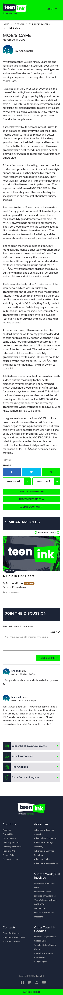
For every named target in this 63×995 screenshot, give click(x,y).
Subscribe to (29, 746)
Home (6, 24)
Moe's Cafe (14, 27)
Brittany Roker (14, 583)
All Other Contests (11, 941)
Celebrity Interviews (12, 846)
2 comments (12, 592)
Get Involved (40, 908)
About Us (7, 830)
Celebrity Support (11, 842)
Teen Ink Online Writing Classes (45, 947)
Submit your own (31, 507)
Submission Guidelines (45, 895)
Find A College (20, 767)
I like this (17, 481)
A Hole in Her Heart (18, 576)
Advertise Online (42, 859)
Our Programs (9, 838)
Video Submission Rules (45, 900)
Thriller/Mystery (39, 24)
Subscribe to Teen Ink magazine (44, 914)
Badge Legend (40, 961)
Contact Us (8, 834)
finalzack (16, 696)
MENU (51, 9)
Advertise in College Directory (43, 844)
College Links (40, 940)
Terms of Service (10, 859)
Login (54, 632)
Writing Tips (39, 904)
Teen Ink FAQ (9, 850)
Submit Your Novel (42, 891)
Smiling (15, 670)
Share (7, 465)
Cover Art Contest (11, 933)
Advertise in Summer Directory (44, 852)
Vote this (47, 481)
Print (8, 460)
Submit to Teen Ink (22, 756)
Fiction (19, 24)
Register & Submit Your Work (44, 885)
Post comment (48, 658)
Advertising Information (45, 838)
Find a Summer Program (25, 777)
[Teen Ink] (16, 8)
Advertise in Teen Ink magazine (44, 832)
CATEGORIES (30, 992)
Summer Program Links (45, 936)
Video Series (40, 957)
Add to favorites (30, 499)
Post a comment (30, 491)
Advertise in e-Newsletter (46, 863)
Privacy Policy (9, 855)
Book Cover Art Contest (14, 937)
